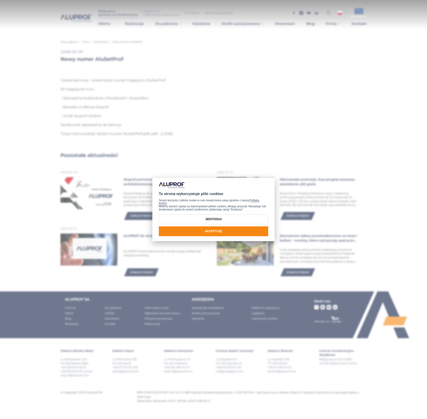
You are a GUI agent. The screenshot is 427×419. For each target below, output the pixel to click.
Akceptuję (213, 231)
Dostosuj (214, 219)
